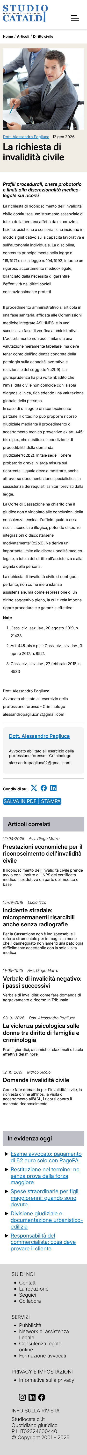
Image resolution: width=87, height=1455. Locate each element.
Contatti (28, 1283)
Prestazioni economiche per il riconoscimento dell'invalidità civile (42, 853)
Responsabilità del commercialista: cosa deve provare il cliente (43, 1242)
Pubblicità (30, 1325)
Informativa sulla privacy (46, 1380)
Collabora (30, 1301)
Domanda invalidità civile (36, 1080)
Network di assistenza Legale (44, 1334)
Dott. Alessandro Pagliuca (26, 136)
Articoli (23, 36)
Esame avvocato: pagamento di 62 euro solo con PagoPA (46, 1157)
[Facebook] (44, 788)
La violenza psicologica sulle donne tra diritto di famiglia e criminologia (41, 1032)
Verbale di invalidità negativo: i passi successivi (42, 982)
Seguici (27, 1295)
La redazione (34, 1289)
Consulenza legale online (40, 1346)
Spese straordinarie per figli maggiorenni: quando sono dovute (44, 1198)
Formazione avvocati (42, 1356)
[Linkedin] (53, 788)
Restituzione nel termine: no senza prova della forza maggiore (45, 1176)
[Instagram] (22, 1397)
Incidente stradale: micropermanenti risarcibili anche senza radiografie (39, 917)
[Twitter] (34, 788)
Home (8, 36)
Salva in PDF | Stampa (32, 801)
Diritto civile (43, 36)
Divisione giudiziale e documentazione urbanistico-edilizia (47, 1220)
